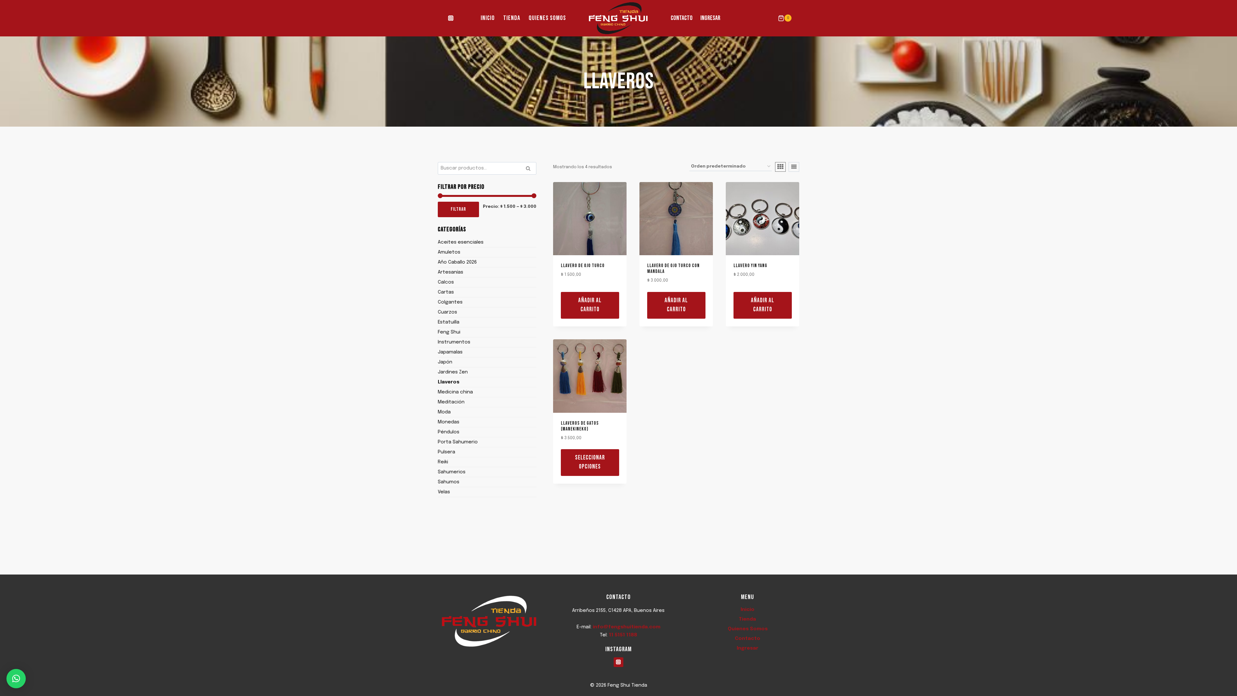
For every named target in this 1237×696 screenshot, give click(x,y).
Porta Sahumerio (458, 442)
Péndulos (448, 432)
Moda (444, 412)
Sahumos (448, 482)
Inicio (488, 18)
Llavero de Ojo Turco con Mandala (673, 269)
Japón (445, 362)
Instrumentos (454, 342)
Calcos (446, 282)
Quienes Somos (547, 18)
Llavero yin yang (750, 266)
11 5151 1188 (623, 635)
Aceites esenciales (461, 242)
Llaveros (448, 382)
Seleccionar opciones (590, 462)
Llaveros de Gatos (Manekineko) (580, 426)
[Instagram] (451, 18)
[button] (16, 678)
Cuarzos (447, 312)
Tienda (511, 18)
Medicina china (455, 392)
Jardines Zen (453, 372)
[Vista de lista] (794, 167)
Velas (444, 492)
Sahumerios (451, 472)
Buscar (530, 169)
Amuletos (449, 252)
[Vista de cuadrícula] (780, 167)
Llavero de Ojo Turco (583, 266)
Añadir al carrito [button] (589, 305)
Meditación (451, 402)
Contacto (682, 18)
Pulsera (446, 452)
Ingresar (710, 18)
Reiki (443, 462)
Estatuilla (448, 322)
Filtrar (458, 209)
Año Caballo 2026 (457, 262)
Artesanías (450, 272)
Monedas (448, 422)
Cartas (446, 292)
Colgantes (450, 302)
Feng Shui (449, 332)
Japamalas (450, 352)
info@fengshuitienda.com (626, 627)
